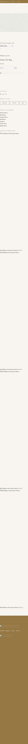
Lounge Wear (3, 117)
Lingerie (2, 121)
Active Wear (3, 123)
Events (13, 1)
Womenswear (4, 113)
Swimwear (3, 119)
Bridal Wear (3, 126)
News (18, 1)
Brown (4, 102)
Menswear (3, 115)
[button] (4, 56)
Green (14, 102)
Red (23, 102)
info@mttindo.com (4, 1)
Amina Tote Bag (6, 60)
